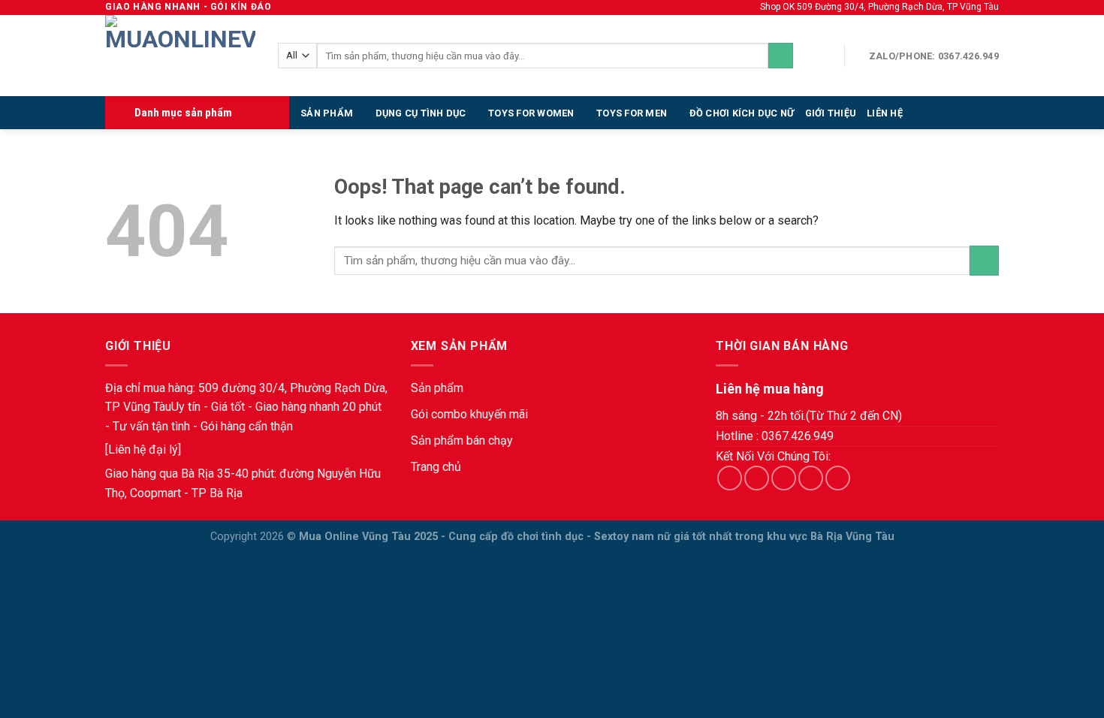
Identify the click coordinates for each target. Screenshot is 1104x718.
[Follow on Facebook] (729, 478)
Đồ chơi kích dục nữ (742, 113)
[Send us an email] (810, 478)
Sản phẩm (437, 388)
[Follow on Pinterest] (837, 478)
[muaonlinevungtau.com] (180, 55)
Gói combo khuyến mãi (469, 414)
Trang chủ (436, 467)
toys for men (631, 113)
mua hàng (168, 388)
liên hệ (885, 113)
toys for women (531, 113)
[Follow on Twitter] (783, 478)
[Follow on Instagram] (756, 478)
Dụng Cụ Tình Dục (421, 113)
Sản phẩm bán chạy (462, 440)
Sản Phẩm (326, 113)
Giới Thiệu (831, 113)
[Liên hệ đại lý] (143, 449)
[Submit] (780, 55)
